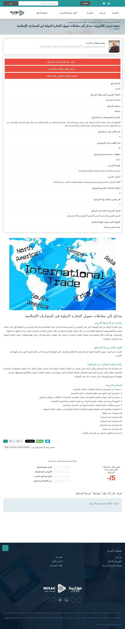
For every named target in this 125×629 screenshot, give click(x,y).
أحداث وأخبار (57, 561)
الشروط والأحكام (115, 561)
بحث (10, 3)
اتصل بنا (90, 13)
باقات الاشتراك (56, 566)
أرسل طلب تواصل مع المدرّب (61, 69)
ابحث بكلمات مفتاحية (49, 3)
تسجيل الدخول (41, 13)
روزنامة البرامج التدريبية (112, 566)
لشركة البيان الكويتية (11, 618)
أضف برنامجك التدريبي (68, 13)
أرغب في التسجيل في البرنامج (61, 62)
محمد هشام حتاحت (95, 43)
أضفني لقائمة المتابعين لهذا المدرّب (61, 76)
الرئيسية (115, 13)
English (85, 3)
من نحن (102, 13)
